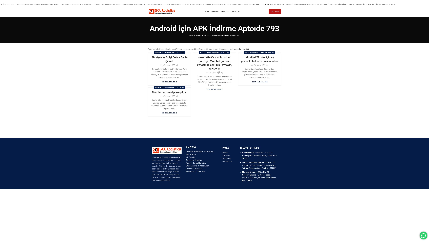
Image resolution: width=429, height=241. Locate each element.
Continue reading (169, 82)
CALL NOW (275, 11)
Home (191, 35)
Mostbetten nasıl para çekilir (169, 92)
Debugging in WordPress (262, 4)
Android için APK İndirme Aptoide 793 (169, 53)
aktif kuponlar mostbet (239, 49)
